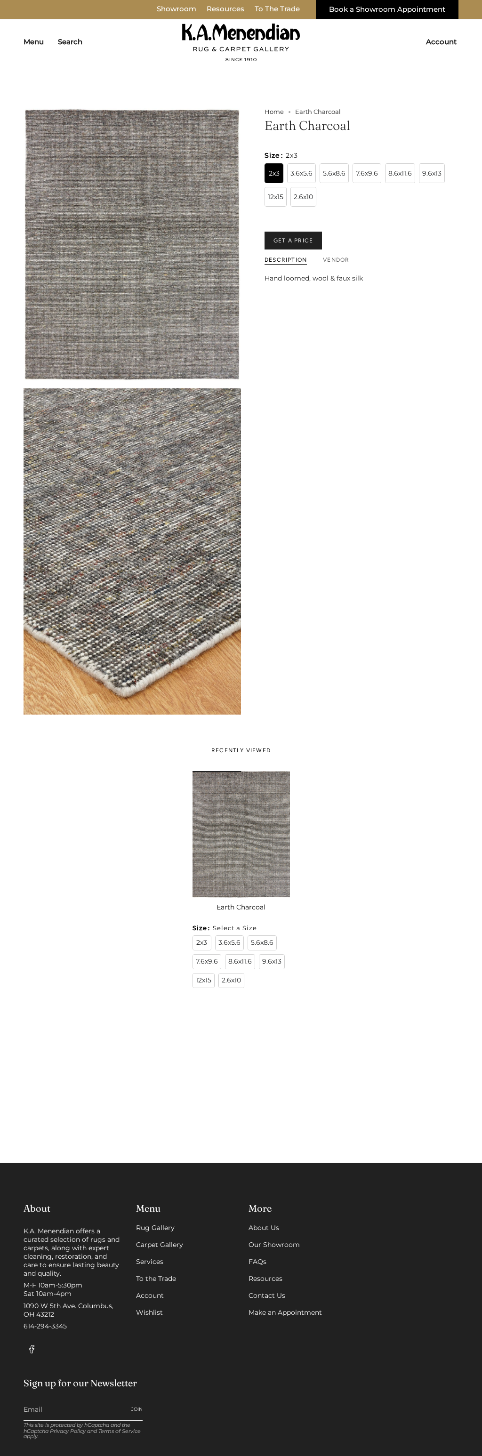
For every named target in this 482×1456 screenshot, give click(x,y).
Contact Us (267, 1295)
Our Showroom (274, 1244)
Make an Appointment (285, 1312)
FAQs (257, 1261)
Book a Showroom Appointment (387, 9)
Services (149, 1261)
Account (150, 1295)
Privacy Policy (68, 1431)
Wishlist (149, 1312)
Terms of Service (119, 1431)
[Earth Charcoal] (241, 834)
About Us (264, 1227)
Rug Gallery (155, 1227)
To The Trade (277, 9)
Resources (225, 9)
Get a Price (293, 240)
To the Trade (156, 1278)
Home (274, 111)
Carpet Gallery (159, 1244)
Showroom (176, 9)
